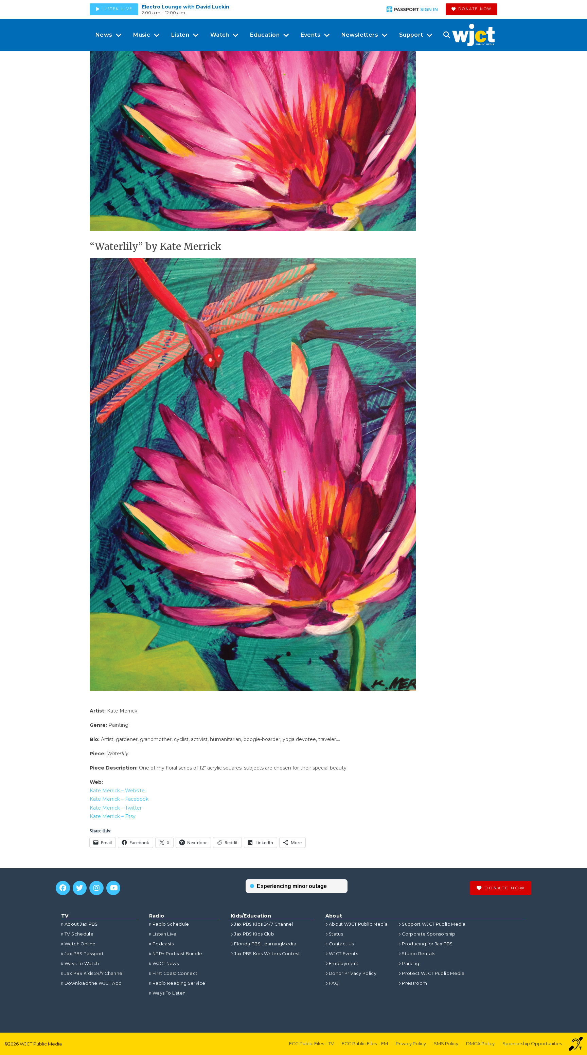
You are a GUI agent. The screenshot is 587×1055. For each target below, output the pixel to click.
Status (336, 934)
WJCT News (166, 963)
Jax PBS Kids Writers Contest (267, 953)
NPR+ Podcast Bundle (177, 953)
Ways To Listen (169, 993)
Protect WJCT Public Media (433, 973)
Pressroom (414, 983)
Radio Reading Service (179, 983)
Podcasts (163, 943)
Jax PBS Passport (84, 953)
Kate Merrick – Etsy (113, 816)
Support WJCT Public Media (433, 924)
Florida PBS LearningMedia (265, 943)
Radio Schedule (171, 924)
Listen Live (165, 934)
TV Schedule (79, 934)
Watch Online (80, 943)
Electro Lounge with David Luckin (185, 7)
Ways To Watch (82, 963)
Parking (410, 963)
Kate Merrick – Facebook (119, 799)
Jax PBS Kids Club (254, 934)
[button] (446, 34)
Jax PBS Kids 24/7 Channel (94, 973)
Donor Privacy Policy (352, 973)
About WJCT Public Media (358, 924)
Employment (344, 963)
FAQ (334, 983)
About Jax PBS (81, 924)
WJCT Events (343, 953)
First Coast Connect (175, 973)
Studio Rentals (418, 953)
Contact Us (341, 943)
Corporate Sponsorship (428, 934)
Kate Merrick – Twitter (116, 808)
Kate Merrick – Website (117, 791)
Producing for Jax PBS (427, 943)
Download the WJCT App (93, 983)
